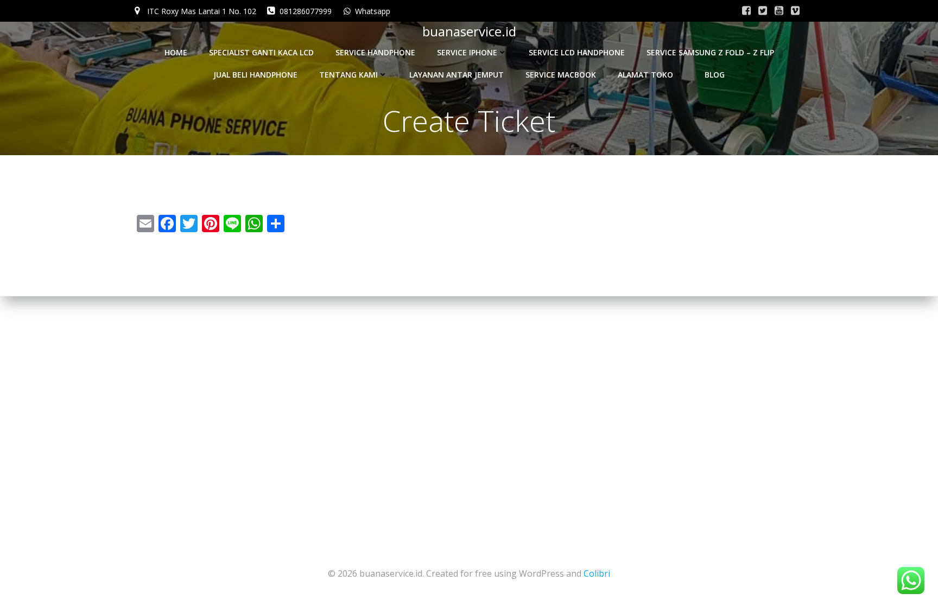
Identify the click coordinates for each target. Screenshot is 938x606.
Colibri (597, 573)
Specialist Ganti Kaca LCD (261, 52)
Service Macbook (560, 74)
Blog (715, 74)
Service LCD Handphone (577, 52)
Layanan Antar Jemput (456, 74)
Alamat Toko (645, 74)
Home (175, 52)
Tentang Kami (348, 74)
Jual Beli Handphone (255, 74)
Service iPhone (467, 52)
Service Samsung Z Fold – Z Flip (710, 52)
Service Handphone (375, 52)
